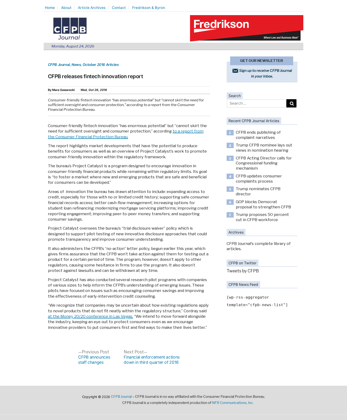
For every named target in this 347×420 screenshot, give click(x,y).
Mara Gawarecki (63, 90)
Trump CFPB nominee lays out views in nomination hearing (264, 148)
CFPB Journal (59, 64)
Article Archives (92, 7)
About (66, 7)
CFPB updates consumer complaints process (259, 179)
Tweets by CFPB (243, 270)
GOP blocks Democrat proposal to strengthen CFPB (263, 204)
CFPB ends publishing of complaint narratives (258, 135)
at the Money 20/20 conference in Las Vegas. (90, 316)
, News (75, 64)
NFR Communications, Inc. (233, 403)
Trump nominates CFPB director (258, 191)
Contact (119, 7)
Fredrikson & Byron (148, 7)
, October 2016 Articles (99, 64)
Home (50, 7)
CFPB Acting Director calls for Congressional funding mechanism (264, 163)
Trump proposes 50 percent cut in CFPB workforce (262, 217)
